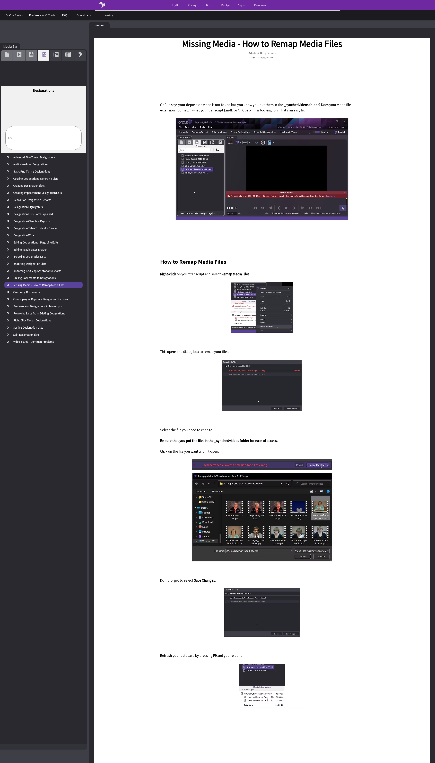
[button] (259, 5)
